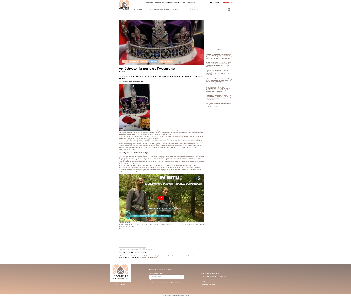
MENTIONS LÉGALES (208, 285)
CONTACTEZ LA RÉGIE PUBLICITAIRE (213, 276)
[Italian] (229, 2)
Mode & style (144, 61)
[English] (224, 2)
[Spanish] (231, 2)
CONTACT (174, 9)
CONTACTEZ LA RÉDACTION (210, 273)
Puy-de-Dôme (153, 61)
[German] (228, 2)
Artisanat (125, 61)
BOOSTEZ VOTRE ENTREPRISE (159, 9)
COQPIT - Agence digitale (181, 295)
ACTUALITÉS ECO (140, 9)
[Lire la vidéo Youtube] (161, 198)
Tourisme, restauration (166, 61)
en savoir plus (217, 91)
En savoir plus (226, 58)
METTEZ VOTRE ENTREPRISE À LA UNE (214, 279)
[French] (226, 2)
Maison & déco (134, 61)
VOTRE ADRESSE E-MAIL (156, 273)
